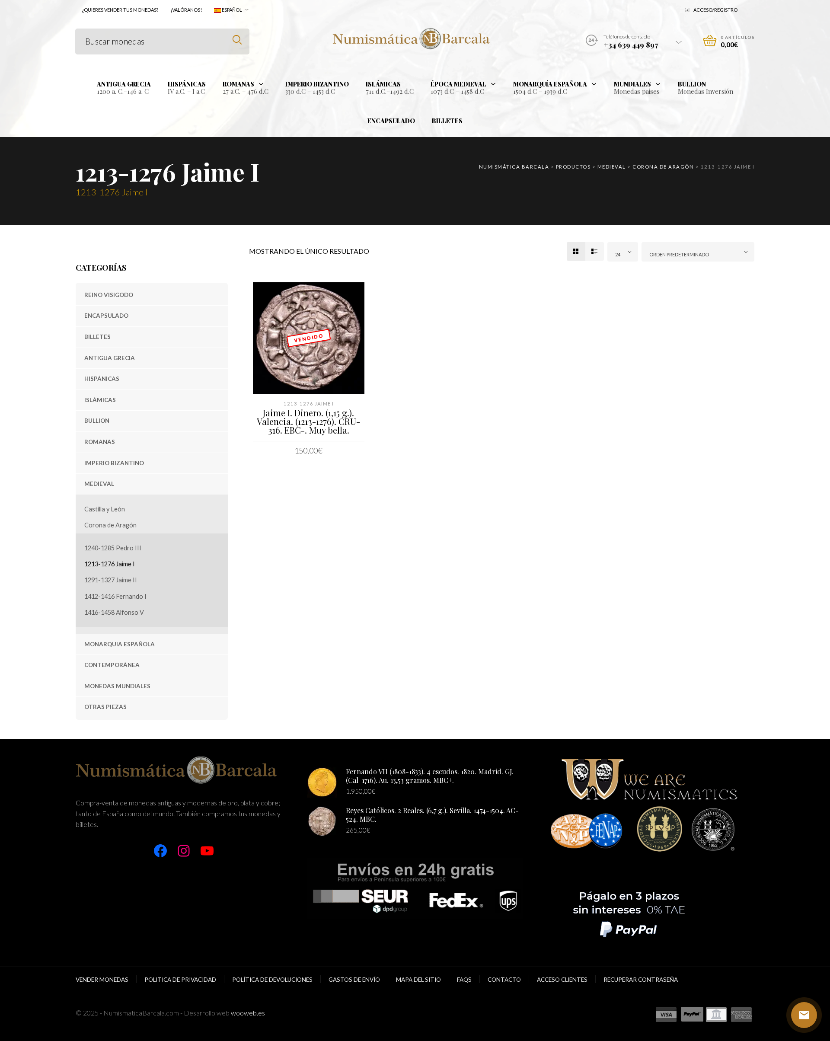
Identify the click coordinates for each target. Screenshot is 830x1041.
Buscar (237, 40)
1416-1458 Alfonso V (114, 612)
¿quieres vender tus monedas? (120, 10)
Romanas (99, 441)
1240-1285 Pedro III (112, 548)
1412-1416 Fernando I (115, 596)
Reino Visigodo (108, 294)
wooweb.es (248, 1013)
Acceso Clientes (562, 979)
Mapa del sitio (418, 979)
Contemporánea (112, 664)
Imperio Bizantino (114, 463)
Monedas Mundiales (117, 686)
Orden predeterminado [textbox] (679, 254)
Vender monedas (102, 979)
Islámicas (100, 399)
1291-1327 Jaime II (110, 580)
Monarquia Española (119, 644)
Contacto (504, 979)
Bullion (96, 420)
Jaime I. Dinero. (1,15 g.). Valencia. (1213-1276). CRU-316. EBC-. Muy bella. (308, 421)
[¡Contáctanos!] (804, 1015)
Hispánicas (101, 378)
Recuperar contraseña (640, 979)
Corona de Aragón (110, 525)
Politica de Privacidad (180, 979)
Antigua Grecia (109, 357)
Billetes (97, 336)
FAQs (464, 979)
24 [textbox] (617, 254)
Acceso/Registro (715, 10)
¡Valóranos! (186, 10)
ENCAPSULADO (106, 315)
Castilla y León (104, 509)
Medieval (99, 483)
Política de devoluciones (272, 979)
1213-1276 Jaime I (109, 564)
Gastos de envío (354, 979)
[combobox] (622, 252)
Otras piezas (105, 706)
